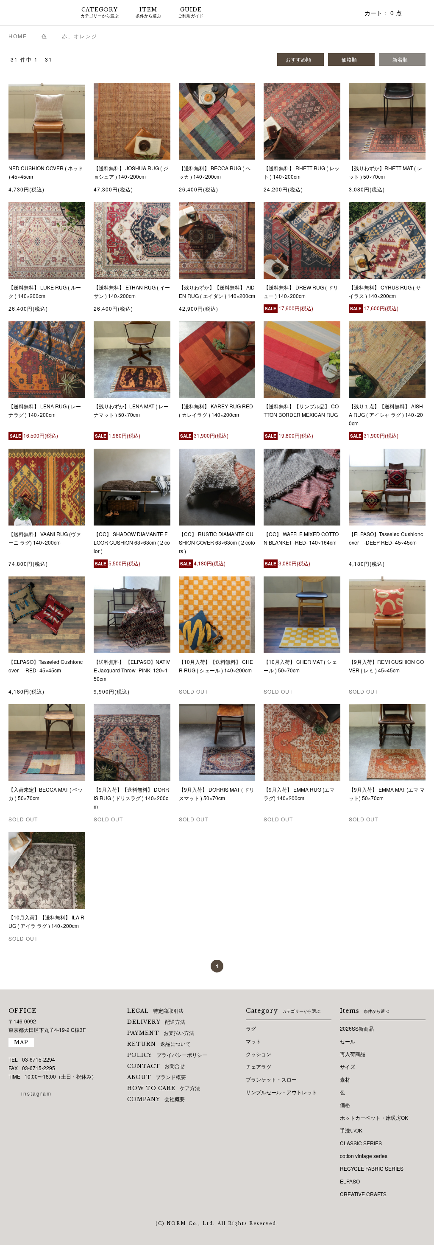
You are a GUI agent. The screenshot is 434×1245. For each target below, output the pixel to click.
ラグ (251, 1028)
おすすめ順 (298, 59)
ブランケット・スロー (271, 1079)
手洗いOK (351, 1130)
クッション (258, 1053)
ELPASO (350, 1181)
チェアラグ (258, 1066)
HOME (17, 35)
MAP (21, 1042)
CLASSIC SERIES (361, 1143)
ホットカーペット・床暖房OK (374, 1117)
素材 (345, 1079)
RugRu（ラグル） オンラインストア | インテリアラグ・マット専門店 (33, 12)
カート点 (383, 12)
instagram (36, 1093)
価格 (345, 1104)
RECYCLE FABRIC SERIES (371, 1168)
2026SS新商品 (357, 1028)
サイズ (347, 1066)
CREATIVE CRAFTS (363, 1193)
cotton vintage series (363, 1155)
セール (347, 1041)
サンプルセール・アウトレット (281, 1092)
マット (253, 1041)
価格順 (349, 59)
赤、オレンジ (79, 35)
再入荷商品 (352, 1053)
